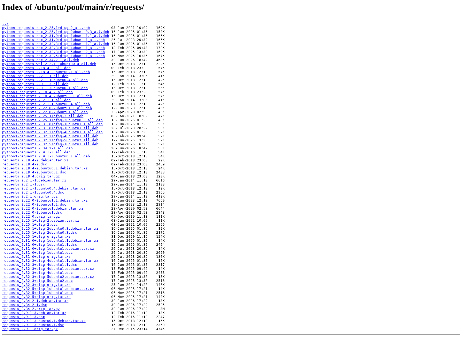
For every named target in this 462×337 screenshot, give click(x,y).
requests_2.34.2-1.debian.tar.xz (35, 301)
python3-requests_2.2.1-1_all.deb (36, 100)
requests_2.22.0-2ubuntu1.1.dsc (34, 204)
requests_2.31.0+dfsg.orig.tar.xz (36, 257)
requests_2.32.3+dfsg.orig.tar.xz (36, 285)
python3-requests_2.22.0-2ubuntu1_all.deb (45, 112)
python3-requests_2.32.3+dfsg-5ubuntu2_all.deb (50, 140)
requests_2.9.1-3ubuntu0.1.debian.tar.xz (44, 321)
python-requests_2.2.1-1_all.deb (35, 76)
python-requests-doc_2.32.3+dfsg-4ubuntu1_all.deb (53, 48)
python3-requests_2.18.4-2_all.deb (37, 92)
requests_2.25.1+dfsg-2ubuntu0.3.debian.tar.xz (50, 228)
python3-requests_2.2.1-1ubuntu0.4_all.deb (46, 104)
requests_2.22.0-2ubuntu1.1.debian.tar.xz (45, 200)
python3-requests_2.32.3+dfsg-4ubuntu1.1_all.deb (52, 132)
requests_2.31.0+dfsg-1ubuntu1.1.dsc (39, 245)
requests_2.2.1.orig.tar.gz (30, 196)
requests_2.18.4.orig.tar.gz (31, 176)
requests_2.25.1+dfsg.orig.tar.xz (36, 236)
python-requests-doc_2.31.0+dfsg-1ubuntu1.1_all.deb (55, 36)
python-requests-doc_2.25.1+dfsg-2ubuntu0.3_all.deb (55, 32)
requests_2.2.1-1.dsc (23, 184)
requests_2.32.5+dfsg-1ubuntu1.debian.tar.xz (48, 289)
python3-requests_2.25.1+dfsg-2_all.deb (42, 116)
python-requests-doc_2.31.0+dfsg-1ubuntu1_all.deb (53, 40)
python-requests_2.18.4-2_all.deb (36, 68)
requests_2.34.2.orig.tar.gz (31, 309)
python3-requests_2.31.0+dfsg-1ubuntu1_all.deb (50, 128)
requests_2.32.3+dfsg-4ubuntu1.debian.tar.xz (48, 269)
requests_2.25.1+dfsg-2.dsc (30, 224)
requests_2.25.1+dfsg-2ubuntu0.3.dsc (39, 232)
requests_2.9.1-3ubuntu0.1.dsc (33, 325)
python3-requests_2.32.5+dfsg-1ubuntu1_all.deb (50, 144)
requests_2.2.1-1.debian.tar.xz (34, 180)
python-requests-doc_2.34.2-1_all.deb (40, 60)
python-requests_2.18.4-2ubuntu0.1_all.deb (46, 72)
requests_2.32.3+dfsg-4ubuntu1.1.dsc (39, 265)
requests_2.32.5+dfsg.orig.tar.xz (36, 297)
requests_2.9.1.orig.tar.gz (30, 329)
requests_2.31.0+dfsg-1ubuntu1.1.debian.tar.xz (50, 240)
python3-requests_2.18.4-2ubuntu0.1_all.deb (47, 96)
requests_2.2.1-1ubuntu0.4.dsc (33, 192)
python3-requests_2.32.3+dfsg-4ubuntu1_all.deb (50, 136)
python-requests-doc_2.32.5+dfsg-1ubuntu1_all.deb (53, 56)
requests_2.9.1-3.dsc (23, 317)
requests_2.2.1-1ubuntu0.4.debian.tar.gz (44, 188)
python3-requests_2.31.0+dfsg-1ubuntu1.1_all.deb (52, 124)
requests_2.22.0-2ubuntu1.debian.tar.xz (42, 208)
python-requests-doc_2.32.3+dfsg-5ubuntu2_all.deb (53, 52)
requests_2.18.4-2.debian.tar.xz (35, 160)
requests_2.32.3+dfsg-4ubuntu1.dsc (37, 273)
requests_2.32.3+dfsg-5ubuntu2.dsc (37, 281)
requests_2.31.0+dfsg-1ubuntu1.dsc (37, 253)
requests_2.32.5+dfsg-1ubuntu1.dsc (37, 293)
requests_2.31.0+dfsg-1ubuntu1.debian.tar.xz (48, 249)
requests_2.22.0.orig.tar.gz (31, 216)
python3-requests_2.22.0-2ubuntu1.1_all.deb (47, 108)
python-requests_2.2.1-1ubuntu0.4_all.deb (45, 80)
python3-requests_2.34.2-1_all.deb (37, 148)
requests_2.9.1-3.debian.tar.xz (34, 313)
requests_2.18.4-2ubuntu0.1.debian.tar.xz (45, 168)
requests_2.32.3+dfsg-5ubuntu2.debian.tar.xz (48, 277)
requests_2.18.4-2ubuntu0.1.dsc (34, 172)
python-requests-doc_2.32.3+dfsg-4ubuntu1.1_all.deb (55, 44)
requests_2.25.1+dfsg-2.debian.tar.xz (40, 220)
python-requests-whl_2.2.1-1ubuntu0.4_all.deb (49, 64)
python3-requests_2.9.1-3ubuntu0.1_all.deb (46, 156)
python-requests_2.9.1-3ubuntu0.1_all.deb (45, 88)
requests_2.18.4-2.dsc (24, 164)
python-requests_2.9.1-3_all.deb (35, 84)
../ (5, 24)
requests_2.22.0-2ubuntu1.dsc (32, 212)
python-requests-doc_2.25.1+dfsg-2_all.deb (46, 28)
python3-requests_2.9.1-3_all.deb (36, 152)
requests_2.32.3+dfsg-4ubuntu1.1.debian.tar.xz (50, 261)
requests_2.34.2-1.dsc (24, 305)
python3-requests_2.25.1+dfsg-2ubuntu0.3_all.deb (52, 120)
